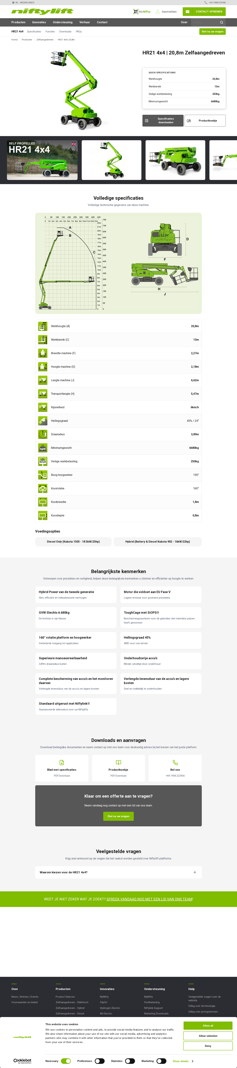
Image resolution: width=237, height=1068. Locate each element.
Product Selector (65, 996)
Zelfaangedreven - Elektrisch (72, 1002)
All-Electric (106, 1013)
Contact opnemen (209, 11)
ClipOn (103, 1002)
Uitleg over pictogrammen (203, 1011)
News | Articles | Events (24, 996)
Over (184, 22)
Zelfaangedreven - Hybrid (70, 1008)
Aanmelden (169, 11)
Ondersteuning (63, 22)
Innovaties (39, 22)
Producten (18, 22)
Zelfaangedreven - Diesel (70, 1013)
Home (14, 39)
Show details (181, 1061)
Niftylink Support (153, 1008)
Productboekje (208, 120)
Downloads (65, 31)
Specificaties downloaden (166, 120)
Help (191, 989)
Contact (102, 22)
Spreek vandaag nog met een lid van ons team (149, 899)
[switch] (100, 1061)
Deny (208, 1045)
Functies (50, 31)
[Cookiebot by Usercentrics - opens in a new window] (22, 1061)
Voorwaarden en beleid (24, 1002)
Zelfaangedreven (44, 39)
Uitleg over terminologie (201, 1006)
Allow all (208, 1025)
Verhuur (84, 22)
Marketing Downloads (156, 1013)
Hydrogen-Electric (110, 1008)
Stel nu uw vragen (212, 31)
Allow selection (208, 1035)
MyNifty (142, 11)
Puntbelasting (152, 1002)
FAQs (79, 31)
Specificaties (34, 31)
